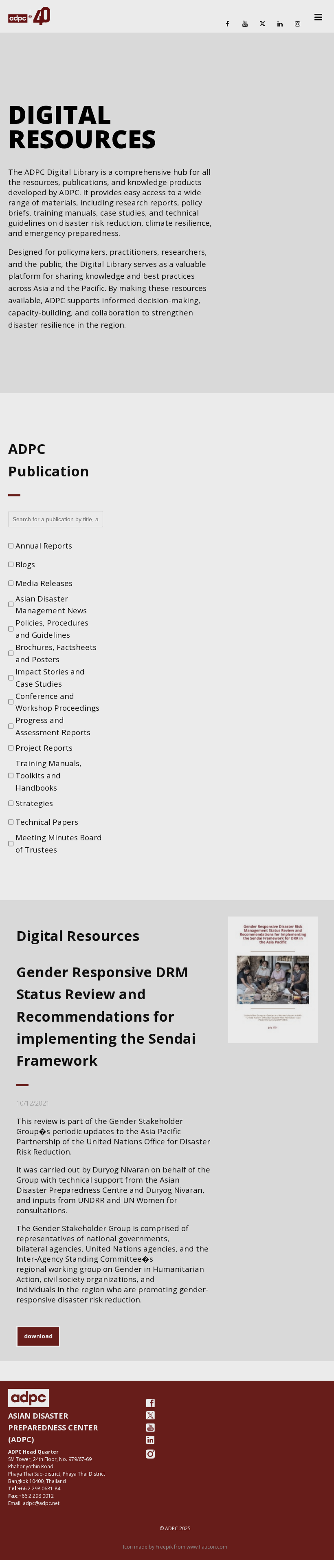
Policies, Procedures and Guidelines (51, 628)
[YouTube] (244, 24)
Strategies (34, 803)
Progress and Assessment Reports (52, 726)
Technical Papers (46, 822)
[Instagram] (297, 24)
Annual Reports (43, 545)
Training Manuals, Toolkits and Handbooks (48, 775)
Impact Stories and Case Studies (50, 677)
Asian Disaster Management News (51, 604)
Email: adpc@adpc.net (33, 1503)
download (38, 1336)
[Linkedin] (280, 24)
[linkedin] (150, 1440)
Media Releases (44, 583)
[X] (262, 24)
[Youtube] (150, 1427)
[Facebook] (227, 24)
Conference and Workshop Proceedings (57, 702)
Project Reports (44, 748)
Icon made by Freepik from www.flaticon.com (175, 1546)
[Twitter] (150, 1415)
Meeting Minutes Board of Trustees (58, 843)
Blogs (25, 564)
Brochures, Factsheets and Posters (56, 653)
